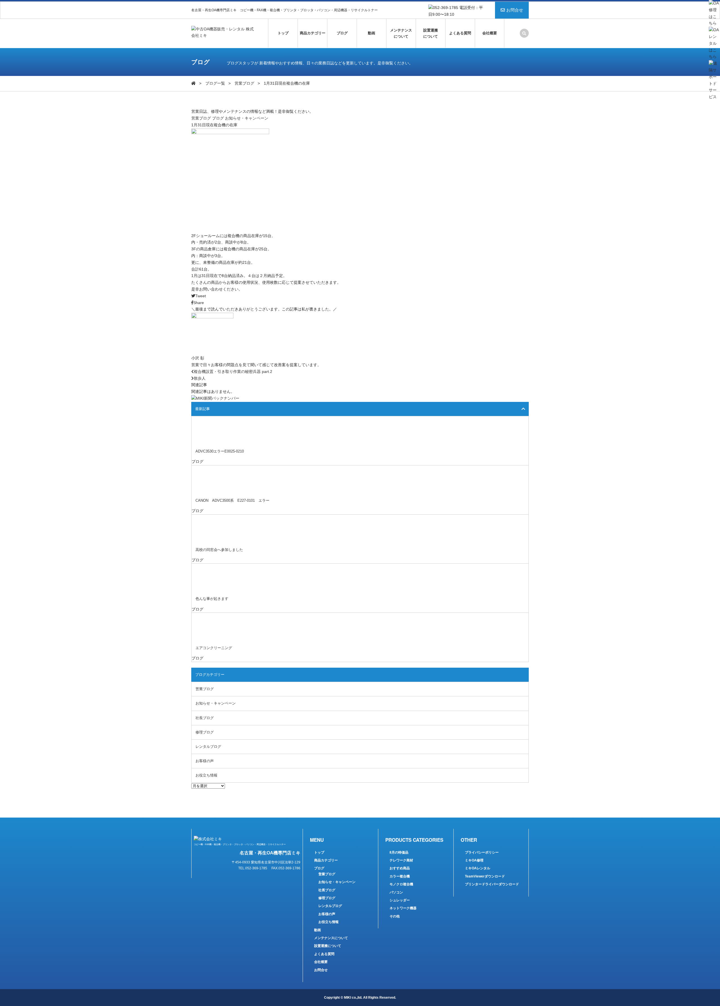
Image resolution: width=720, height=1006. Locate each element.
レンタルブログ (208, 746)
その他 (395, 916)
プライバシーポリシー (482, 852)
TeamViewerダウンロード (485, 876)
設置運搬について (430, 33)
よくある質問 (460, 33)
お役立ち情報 (206, 775)
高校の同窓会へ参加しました (219, 550)
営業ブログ (244, 83)
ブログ (342, 33)
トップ (283, 33)
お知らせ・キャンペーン (246, 118)
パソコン (396, 892)
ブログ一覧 (215, 83)
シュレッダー (400, 900)
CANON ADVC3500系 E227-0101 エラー (232, 500)
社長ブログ (204, 718)
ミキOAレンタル (477, 868)
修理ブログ (204, 732)
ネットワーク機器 (403, 908)
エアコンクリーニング (213, 648)
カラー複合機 (400, 876)
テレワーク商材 (401, 860)
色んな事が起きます (211, 599)
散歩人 (200, 378)
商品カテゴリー (312, 33)
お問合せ (514, 10)
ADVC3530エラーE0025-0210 (219, 451)
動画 (371, 33)
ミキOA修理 (474, 860)
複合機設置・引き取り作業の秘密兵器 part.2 (233, 371)
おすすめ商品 (400, 868)
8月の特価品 (399, 852)
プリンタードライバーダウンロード (492, 884)
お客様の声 (204, 761)
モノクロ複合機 (401, 884)
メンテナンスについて (401, 33)
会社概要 (489, 33)
